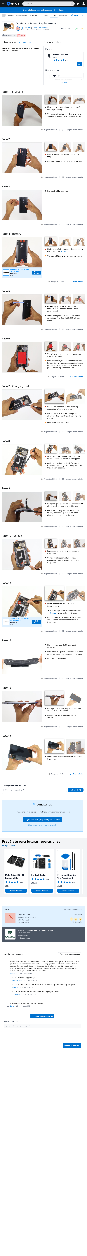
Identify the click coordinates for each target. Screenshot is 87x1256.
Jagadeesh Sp (17, 980)
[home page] (13, 4)
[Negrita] (6, 1026)
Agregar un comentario (72, 783)
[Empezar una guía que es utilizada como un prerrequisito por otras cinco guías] (76, 919)
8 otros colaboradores (74, 909)
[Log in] (83, 3)
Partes (46, 15)
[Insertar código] (13, 1026)
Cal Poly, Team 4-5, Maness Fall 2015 (40, 931)
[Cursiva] (9, 1026)
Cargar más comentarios (44, 1016)
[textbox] (42, 1035)
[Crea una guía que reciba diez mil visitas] (80, 919)
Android (11, 15)
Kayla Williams (26, 28)
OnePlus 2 (35, 15)
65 (78, 29)
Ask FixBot (74, 790)
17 (84, 29)
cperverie (13, 973)
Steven (12, 1006)
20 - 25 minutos (10, 35)
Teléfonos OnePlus (22, 15)
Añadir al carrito (16, 891)
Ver (79, 64)
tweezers (63, 251)
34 (71, 29)
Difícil (23, 35)
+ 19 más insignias (76, 922)
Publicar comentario (71, 1046)
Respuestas (63, 15)
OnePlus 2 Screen (60, 54)
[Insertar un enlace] (17, 1026)
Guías (54, 15)
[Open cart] (78, 3)
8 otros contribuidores (40, 28)
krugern (15, 987)
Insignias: (77, 914)
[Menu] (3, 4)
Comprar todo (8, 845)
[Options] (4, 15)
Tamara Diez (16, 994)
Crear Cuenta (59, 10)
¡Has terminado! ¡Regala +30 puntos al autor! (43, 820)
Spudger (56, 76)
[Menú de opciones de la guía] (82, 15)
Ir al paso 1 (24, 42)
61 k (64, 29)
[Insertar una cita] (20, 1026)
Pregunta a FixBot (50, 130)
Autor (7, 909)
